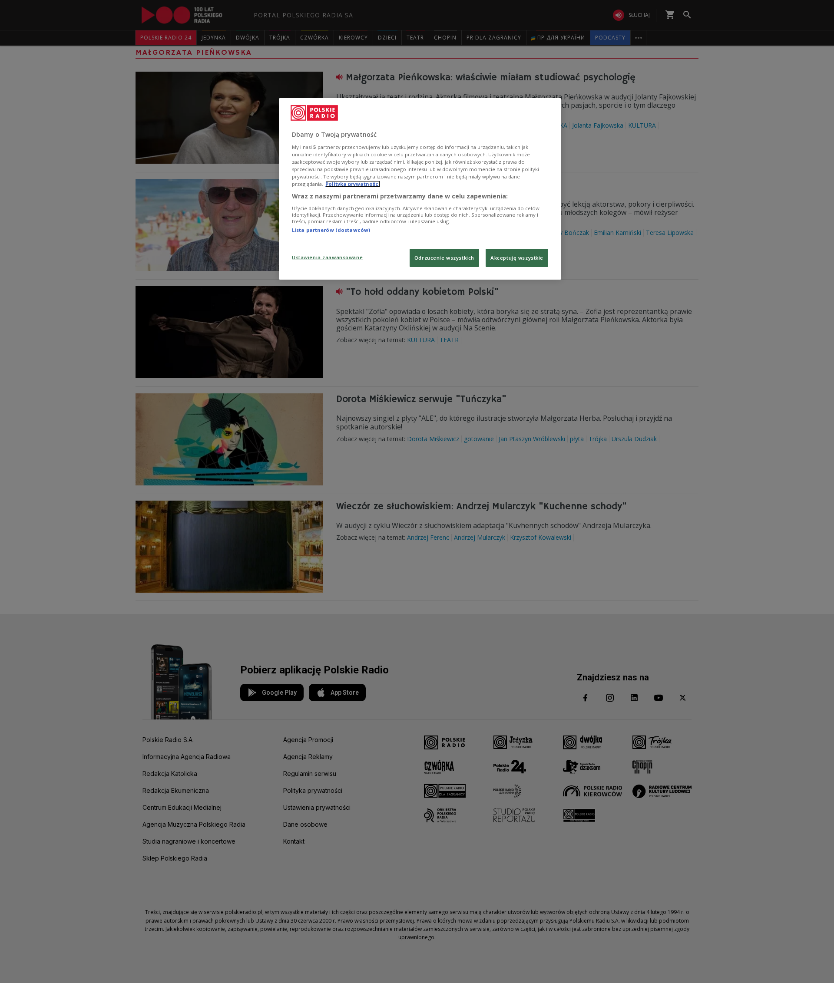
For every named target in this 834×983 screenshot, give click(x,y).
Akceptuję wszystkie (516, 257)
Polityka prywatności (352, 184)
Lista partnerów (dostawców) (331, 230)
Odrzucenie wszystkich (444, 257)
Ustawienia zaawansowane (327, 257)
